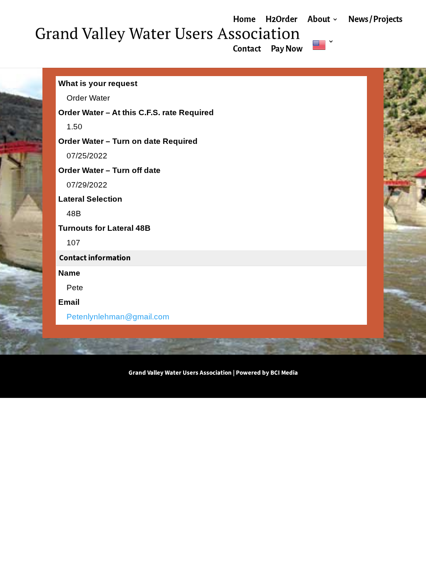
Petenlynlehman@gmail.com (118, 316)
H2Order (281, 20)
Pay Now (286, 49)
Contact (247, 49)
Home (244, 20)
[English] (323, 53)
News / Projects (375, 20)
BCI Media (284, 372)
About (318, 20)
